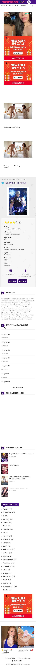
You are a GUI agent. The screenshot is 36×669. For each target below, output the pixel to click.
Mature (7, 553)
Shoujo (7, 573)
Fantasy (21, 250)
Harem (7, 536)
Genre (3, 6)
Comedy (8, 519)
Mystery (7, 556)
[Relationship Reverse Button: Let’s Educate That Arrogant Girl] (4, 480)
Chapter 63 (5, 358)
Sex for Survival (14, 465)
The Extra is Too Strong (19, 179)
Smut (7, 580)
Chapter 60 (5, 382)
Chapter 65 (5, 342)
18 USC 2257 (18, 661)
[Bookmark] (25, 271)
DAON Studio (8, 244)
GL (5, 533)
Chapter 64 (5, 350)
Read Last (22, 281)
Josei (6, 546)
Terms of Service (24, 658)
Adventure (13, 250)
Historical (8, 539)
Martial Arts (8, 549)
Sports (7, 583)
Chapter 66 (5, 334)
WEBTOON (13, 664)
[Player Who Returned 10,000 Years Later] (4, 457)
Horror (7, 543)
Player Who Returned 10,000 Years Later (21, 454)
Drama (7, 523)
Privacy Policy (10, 658)
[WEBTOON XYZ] (13, 2)
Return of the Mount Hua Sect (18, 488)
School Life (9, 566)
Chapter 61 (5, 374)
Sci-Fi (6, 570)
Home (3, 179)
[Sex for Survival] (4, 469)
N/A (5, 239)
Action (9, 179)
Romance (8, 563)
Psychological (9, 560)
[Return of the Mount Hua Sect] (4, 492)
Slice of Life (9, 576)
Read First (12, 281)
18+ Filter (12, 6)
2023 (6, 260)
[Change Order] (4, 327)
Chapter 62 (5, 366)
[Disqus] (18, 422)
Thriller (7, 590)
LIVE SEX (23, 6)
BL (5, 516)
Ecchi (6, 526)
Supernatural (10, 587)
